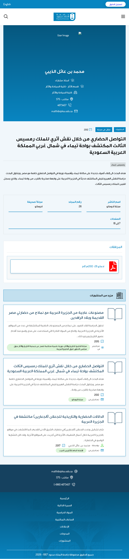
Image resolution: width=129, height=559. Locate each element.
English (7, 4)
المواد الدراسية (64, 512)
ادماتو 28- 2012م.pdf (93, 266)
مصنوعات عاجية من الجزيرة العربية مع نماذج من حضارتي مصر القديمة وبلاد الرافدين (56, 315)
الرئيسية (64, 498)
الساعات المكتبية (64, 519)
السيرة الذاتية (64, 505)
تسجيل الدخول (115, 4)
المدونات (64, 533)
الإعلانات (64, 526)
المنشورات (64, 540)
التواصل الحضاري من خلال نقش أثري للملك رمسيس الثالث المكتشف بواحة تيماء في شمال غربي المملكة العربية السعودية (55, 368)
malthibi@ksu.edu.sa (62, 111)
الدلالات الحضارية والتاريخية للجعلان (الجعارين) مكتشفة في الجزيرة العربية (59, 419)
